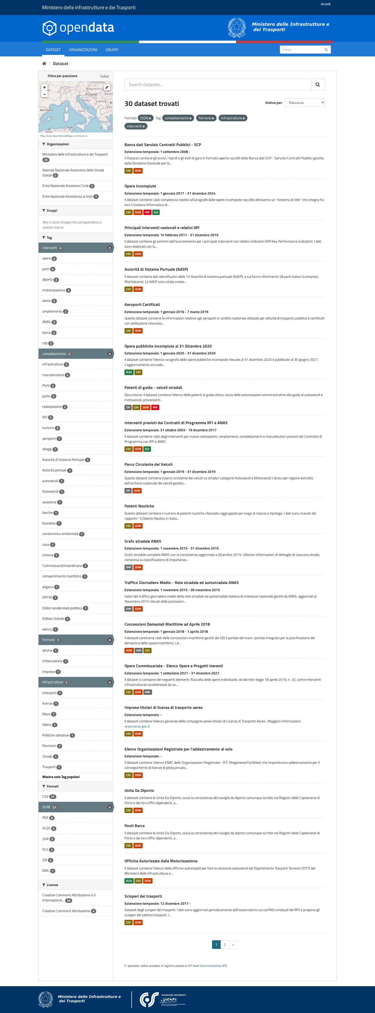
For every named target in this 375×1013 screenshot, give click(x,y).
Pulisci (104, 76)
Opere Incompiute (140, 186)
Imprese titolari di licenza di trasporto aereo (163, 707)
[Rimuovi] (150, 118)
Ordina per (273, 102)
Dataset (53, 50)
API (190, 965)
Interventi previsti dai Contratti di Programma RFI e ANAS (176, 423)
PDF (147, 212)
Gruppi (112, 50)
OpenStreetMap (62, 136)
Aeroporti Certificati (142, 304)
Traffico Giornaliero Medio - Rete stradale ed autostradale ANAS (181, 582)
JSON (138, 171)
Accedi (325, 3)
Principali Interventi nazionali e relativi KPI (161, 227)
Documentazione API (213, 965)
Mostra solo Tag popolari (61, 776)
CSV (128, 171)
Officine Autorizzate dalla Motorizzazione (160, 861)
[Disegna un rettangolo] (107, 87)
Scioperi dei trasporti (143, 896)
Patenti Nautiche (139, 506)
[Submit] (326, 49)
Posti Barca (134, 826)
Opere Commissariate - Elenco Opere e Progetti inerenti (173, 666)
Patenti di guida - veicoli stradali (153, 387)
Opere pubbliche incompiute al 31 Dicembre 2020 (168, 346)
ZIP (128, 407)
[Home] (44, 63)
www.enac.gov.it (137, 726)
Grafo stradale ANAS (142, 541)
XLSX (129, 372)
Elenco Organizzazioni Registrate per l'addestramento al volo (178, 749)
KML (147, 692)
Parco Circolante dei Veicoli (148, 464)
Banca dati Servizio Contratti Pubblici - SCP (162, 144)
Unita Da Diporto (139, 790)
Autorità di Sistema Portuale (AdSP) (156, 269)
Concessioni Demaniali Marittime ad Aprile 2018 (167, 624)
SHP (128, 567)
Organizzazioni (83, 50)
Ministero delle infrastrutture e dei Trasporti (88, 7)
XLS (156, 212)
